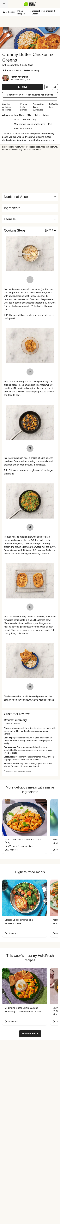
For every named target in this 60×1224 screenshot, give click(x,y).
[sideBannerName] (30, 171)
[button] (30, 208)
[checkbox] (3, 70)
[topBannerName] (30, 21)
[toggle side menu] (4, 4)
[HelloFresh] (30, 4)
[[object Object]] (47, 87)
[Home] (4, 12)
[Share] (55, 87)
